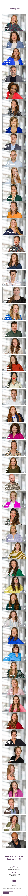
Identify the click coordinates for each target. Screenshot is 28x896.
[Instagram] (15, 881)
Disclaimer (14, 885)
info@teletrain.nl (14, 875)
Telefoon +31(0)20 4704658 (14, 874)
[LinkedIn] (13, 881)
